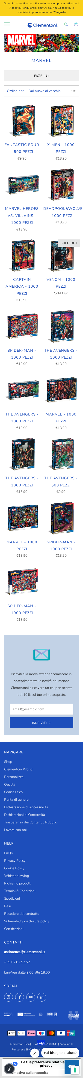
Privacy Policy (15, 860)
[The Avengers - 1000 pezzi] (61, 326)
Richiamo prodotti (17, 883)
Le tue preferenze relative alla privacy (46, 1064)
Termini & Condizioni (19, 891)
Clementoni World (18, 769)
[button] (9, 1068)
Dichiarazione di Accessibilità (26, 807)
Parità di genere (16, 799)
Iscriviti (39, 723)
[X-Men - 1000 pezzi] (61, 121)
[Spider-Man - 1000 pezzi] (22, 326)
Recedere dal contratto (21, 913)
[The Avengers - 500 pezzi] (61, 454)
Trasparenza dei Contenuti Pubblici (30, 822)
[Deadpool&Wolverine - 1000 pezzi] (61, 185)
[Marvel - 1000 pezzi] (61, 390)
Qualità (9, 784)
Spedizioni (12, 898)
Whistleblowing (16, 875)
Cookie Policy (14, 868)
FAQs (8, 853)
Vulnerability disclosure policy (26, 921)
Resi (7, 906)
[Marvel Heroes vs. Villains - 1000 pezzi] (22, 185)
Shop (8, 761)
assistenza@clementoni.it (24, 951)
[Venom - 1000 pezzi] (61, 256)
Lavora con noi (15, 830)
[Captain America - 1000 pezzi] (22, 256)
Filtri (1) (41, 76)
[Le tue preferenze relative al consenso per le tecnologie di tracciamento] (75, 1070)
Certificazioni (13, 928)
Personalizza (14, 777)
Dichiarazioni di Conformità (24, 814)
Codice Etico (13, 792)
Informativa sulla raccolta (27, 1072)
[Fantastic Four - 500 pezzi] (22, 121)
